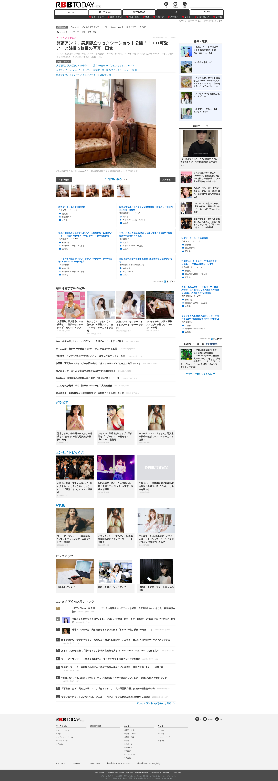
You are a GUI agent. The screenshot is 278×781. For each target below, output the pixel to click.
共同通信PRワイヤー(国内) (118, 763)
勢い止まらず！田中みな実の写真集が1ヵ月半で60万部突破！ (93, 371)
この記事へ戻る (116, 179)
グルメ (161, 730)
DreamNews (95, 763)
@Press (76, 763)
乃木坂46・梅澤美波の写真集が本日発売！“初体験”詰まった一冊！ (96, 378)
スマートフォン (63, 730)
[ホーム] (58, 32)
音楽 (147, 17)
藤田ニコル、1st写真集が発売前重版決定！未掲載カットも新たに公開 (97, 393)
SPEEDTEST (139, 12)
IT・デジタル (105, 12)
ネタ (59, 734)
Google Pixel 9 (116, 27)
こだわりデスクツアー (91, 27)
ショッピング (203, 17)
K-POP (143, 27)
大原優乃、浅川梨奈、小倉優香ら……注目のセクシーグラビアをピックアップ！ (95, 65)
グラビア (174, 17)
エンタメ (173, 12)
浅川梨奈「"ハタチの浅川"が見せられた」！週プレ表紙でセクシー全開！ (99, 356)
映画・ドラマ (98, 17)
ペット (161, 734)
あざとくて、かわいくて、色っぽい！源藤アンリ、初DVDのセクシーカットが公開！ (97, 70)
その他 (219, 17)
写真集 (60, 505)
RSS (221, 719)
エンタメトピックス (70, 452)
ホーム (71, 12)
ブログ (188, 17)
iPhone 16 (74, 27)
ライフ (207, 12)
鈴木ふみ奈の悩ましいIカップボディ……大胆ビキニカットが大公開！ (97, 341)
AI (106, 27)
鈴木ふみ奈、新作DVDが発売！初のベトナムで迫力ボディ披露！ (95, 348)
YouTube (210, 719)
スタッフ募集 (177, 772)
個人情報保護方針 (141, 772)
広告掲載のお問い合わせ (115, 772)
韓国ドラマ (131, 27)
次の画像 (166, 179)
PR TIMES (60, 763)
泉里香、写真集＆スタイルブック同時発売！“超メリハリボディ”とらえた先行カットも (106, 363)
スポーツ (160, 17)
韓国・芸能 (134, 17)
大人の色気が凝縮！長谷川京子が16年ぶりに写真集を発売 (92, 385)
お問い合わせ (99, 772)
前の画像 (65, 179)
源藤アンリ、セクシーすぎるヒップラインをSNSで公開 (83, 75)
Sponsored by (158, 281)
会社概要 (129, 772)
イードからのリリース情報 (160, 772)
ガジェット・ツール (65, 737)
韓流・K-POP (116, 17)
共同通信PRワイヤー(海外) (148, 763)
